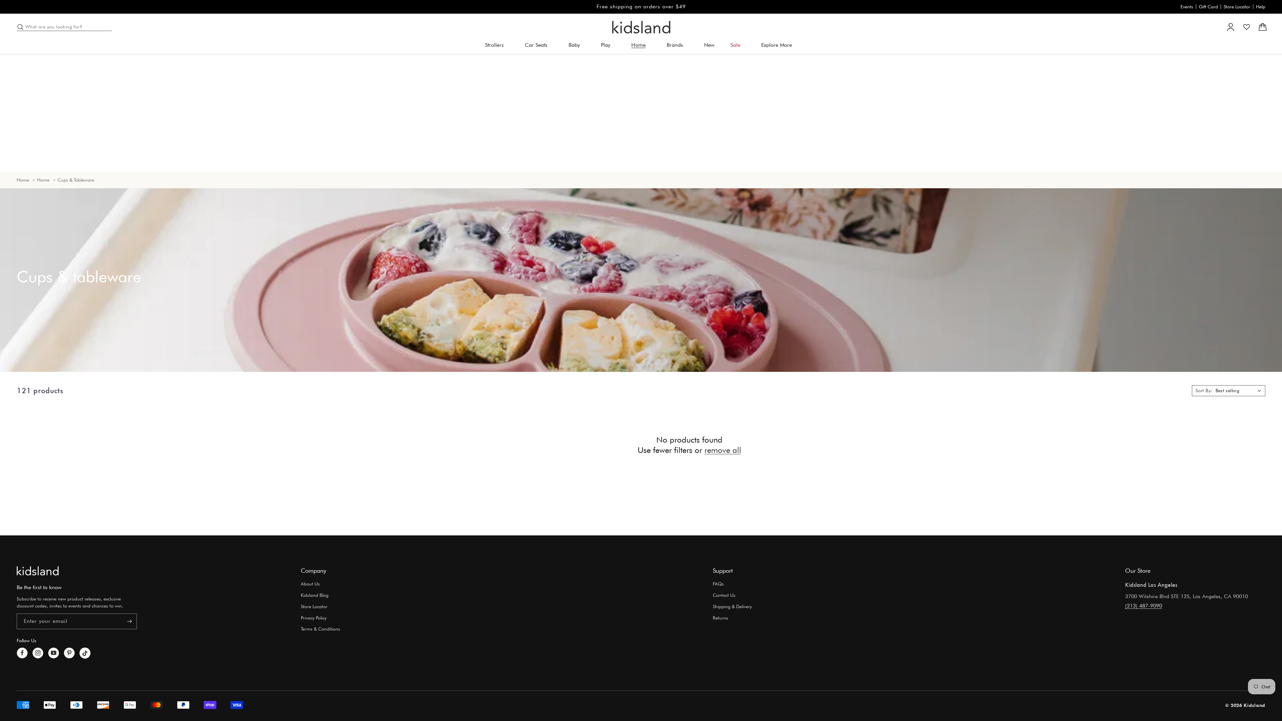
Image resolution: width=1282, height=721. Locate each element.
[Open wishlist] (1247, 27)
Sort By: (1204, 390)
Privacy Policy (314, 618)
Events (1187, 6)
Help (1260, 6)
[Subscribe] (129, 621)
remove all (722, 450)
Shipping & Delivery (732, 606)
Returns (720, 618)
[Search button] (20, 27)
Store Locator (1237, 6)
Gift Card (1208, 6)
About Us (310, 583)
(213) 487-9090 (1143, 606)
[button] (497, 45)
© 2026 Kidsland (1245, 705)
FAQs (718, 583)
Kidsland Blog (315, 595)
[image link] (38, 570)
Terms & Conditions (320, 629)
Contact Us (724, 595)
